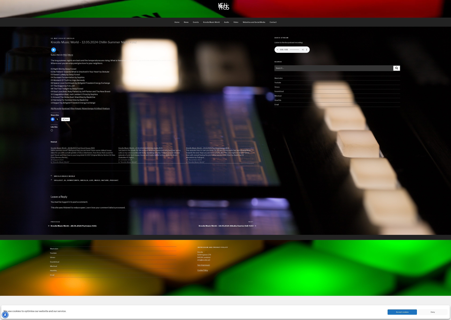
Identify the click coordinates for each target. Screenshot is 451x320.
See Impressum (203, 265)
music (97, 180)
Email (276, 104)
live (91, 180)
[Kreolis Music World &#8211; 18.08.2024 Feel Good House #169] (84, 153)
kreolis (84, 180)
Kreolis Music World (211, 22)
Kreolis (70, 38)
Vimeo (277, 87)
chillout (58, 180)
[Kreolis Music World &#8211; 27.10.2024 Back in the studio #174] (152, 153)
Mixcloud (277, 96)
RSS (65, 55)
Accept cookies (402, 312)
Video (235, 22)
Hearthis (277, 100)
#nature (106, 108)
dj (65, 180)
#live (72, 108)
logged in (66, 202)
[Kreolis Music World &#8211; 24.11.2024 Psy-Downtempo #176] (220, 153)
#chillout (98, 108)
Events (196, 22)
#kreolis (57, 108)
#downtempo (88, 108)
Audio (226, 22)
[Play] (53, 52)
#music (78, 108)
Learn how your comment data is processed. (105, 208)
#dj (52, 108)
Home (177, 22)
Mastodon (278, 78)
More (70, 55)
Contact (273, 22)
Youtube (277, 82)
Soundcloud (279, 91)
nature (105, 180)
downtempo (73, 180)
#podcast (66, 108)
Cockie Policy (202, 270)
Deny (433, 312)
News (186, 22)
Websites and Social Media (254, 22)
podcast (114, 180)
